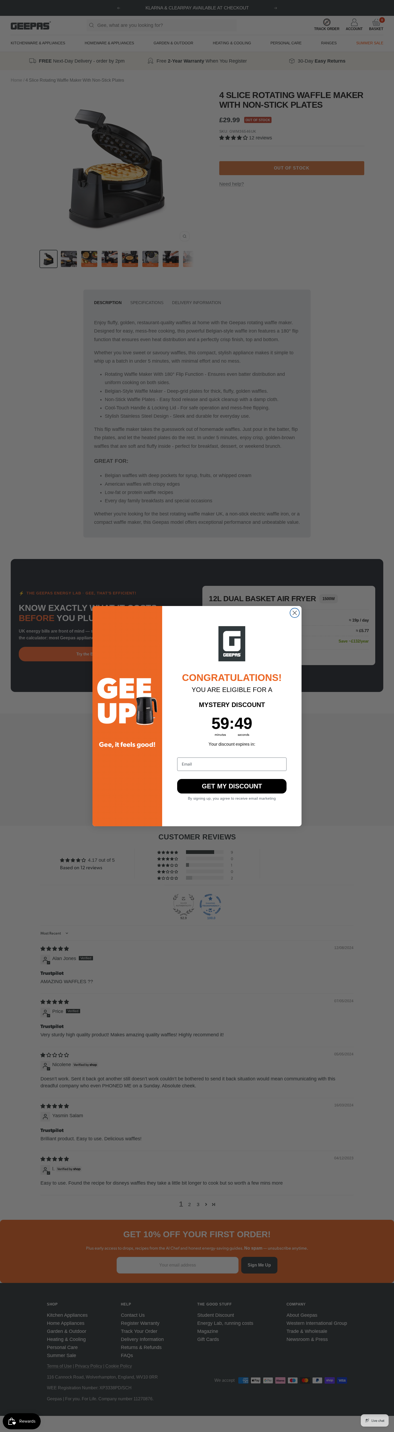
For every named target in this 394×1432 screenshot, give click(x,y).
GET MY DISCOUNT (232, 786)
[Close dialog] (294, 613)
